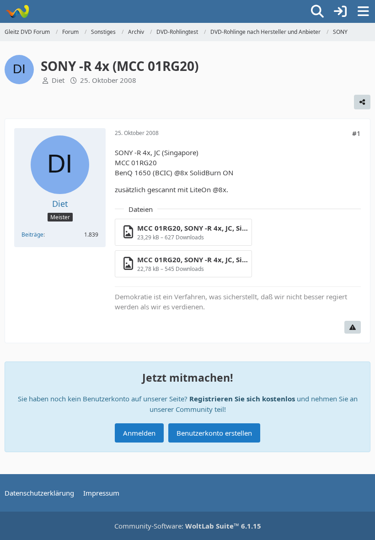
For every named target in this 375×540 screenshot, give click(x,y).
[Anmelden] (340, 11)
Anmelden (139, 432)
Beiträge (32, 234)
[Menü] (363, 11)
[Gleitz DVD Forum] (17, 11)
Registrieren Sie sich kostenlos (242, 398)
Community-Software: (187, 525)
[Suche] (317, 11)
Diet (58, 80)
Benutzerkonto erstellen (214, 432)
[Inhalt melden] (352, 327)
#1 (356, 133)
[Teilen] (362, 102)
